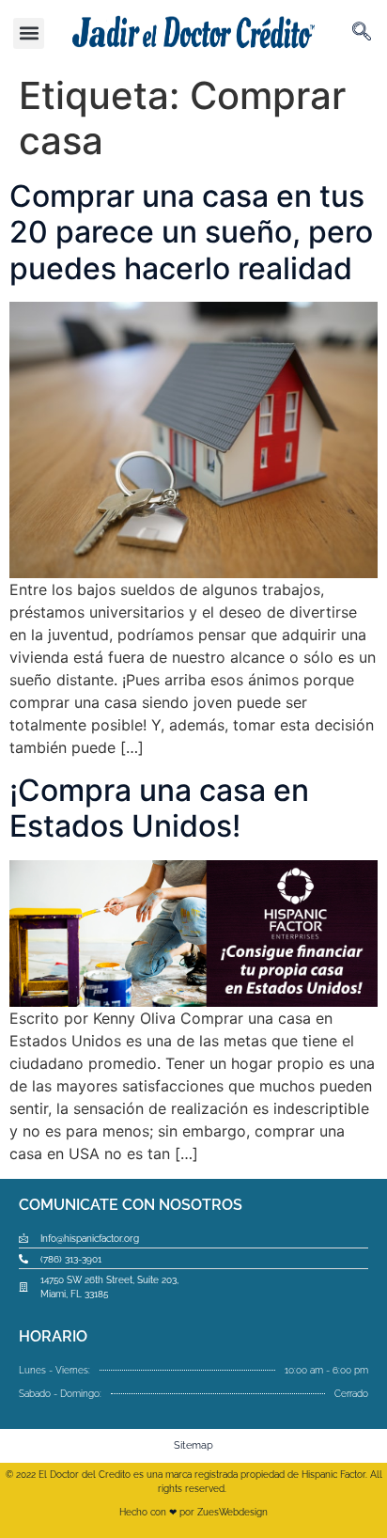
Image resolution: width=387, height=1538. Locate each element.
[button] (28, 33)
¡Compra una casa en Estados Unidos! (159, 808)
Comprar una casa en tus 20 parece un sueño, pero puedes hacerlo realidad (191, 232)
